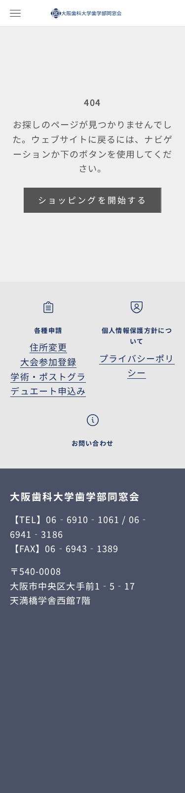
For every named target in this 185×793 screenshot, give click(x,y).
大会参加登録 (48, 361)
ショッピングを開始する (92, 200)
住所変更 (48, 346)
